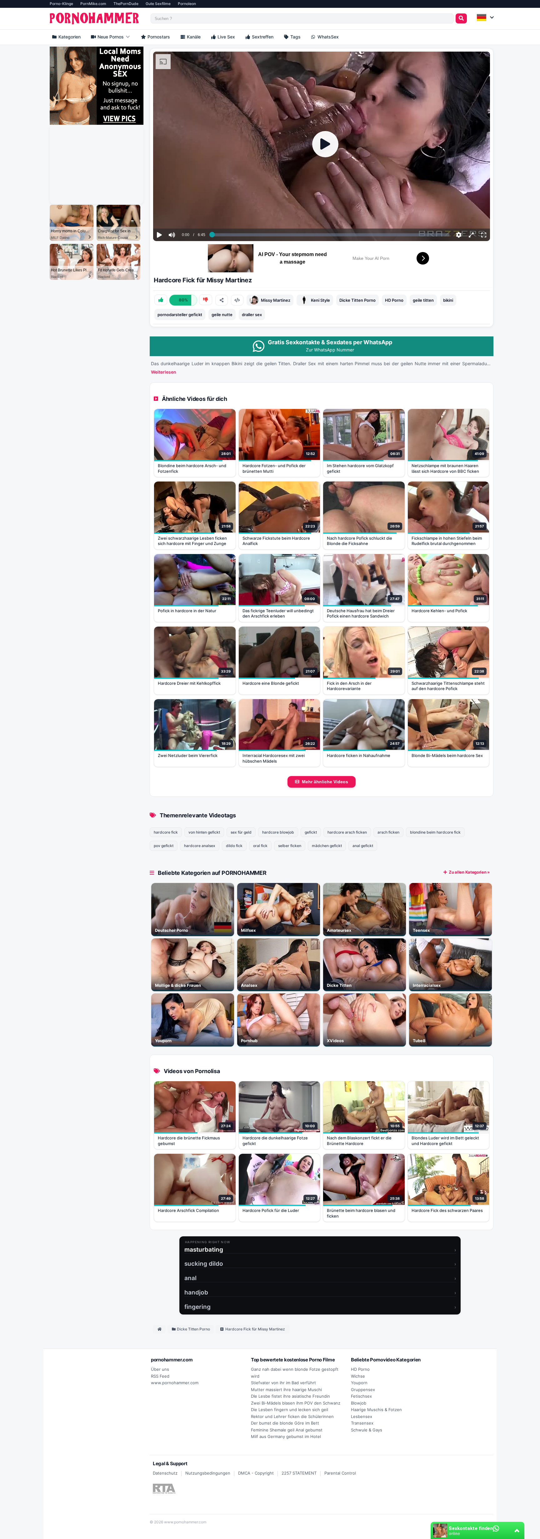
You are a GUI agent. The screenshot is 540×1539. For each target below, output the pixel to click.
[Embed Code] (237, 300)
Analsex (249, 985)
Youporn (163, 1040)
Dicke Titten (339, 985)
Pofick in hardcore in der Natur (187, 610)
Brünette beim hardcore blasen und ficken (361, 1213)
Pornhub (249, 1040)
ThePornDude (125, 3)
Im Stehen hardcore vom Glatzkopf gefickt (360, 468)
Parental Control (340, 1473)
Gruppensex (363, 1389)
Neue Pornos (110, 36)
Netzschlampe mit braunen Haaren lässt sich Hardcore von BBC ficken (445, 468)
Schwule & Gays (366, 1429)
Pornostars (158, 36)
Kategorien (69, 36)
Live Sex (225, 36)
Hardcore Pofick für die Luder (270, 1210)
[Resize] (471, 235)
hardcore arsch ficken (347, 832)
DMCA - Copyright (256, 1473)
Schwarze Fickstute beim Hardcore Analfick (276, 541)
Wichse (358, 1376)
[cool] (160, 300)
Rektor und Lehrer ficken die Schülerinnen (292, 1416)
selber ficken (289, 845)
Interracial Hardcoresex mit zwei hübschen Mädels (273, 758)
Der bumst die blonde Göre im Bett (285, 1422)
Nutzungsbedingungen (207, 1473)
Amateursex (339, 930)
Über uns (160, 1369)
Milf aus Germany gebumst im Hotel (286, 1436)
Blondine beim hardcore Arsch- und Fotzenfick (192, 468)
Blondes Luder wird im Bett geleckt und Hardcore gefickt (445, 1140)
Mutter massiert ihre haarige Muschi (286, 1389)
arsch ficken (388, 832)
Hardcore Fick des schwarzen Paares (447, 1210)
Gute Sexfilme (158, 3)
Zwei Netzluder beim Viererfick (188, 755)
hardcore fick (166, 832)
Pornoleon (187, 3)
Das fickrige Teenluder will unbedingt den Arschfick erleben (278, 613)
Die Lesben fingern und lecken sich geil (289, 1409)
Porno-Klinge (61, 3)
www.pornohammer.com (174, 1382)
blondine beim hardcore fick (435, 832)
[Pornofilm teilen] (221, 300)
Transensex (362, 1422)
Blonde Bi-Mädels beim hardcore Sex (447, 755)
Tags (295, 36)
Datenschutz (165, 1473)
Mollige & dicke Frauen (178, 985)
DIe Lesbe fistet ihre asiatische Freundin (290, 1396)
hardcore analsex (199, 845)
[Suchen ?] (461, 18)
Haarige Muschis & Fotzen (376, 1409)
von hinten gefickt (204, 832)
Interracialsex (427, 985)
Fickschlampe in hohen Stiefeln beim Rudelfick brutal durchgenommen (447, 541)
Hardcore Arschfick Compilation (188, 1210)
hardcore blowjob (278, 832)
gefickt (311, 832)
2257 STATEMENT (299, 1473)
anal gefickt (362, 845)
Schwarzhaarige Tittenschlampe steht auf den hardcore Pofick (448, 686)
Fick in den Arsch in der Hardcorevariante (349, 686)
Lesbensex (361, 1416)
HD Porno (360, 1369)
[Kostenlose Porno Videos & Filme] (95, 18)
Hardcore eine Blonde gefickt (270, 683)
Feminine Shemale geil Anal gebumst (286, 1429)
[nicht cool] (205, 300)
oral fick (260, 845)
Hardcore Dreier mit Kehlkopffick (189, 683)
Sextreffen (262, 36)
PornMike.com (93, 3)
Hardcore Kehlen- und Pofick (439, 610)
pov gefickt (163, 845)
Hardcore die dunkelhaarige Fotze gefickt (275, 1140)
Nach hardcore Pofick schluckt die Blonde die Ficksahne (359, 541)
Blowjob (358, 1402)
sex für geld (241, 832)
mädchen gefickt (327, 845)
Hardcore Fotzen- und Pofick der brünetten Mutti (274, 468)
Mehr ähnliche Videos (325, 781)
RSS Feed (160, 1376)
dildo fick (234, 845)
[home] (159, 1329)
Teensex (421, 930)
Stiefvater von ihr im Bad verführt (283, 1382)
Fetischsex (361, 1396)
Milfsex (248, 930)
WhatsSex (327, 36)
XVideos (335, 1040)
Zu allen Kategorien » (469, 872)
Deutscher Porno (171, 930)
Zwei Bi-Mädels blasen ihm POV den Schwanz (295, 1402)
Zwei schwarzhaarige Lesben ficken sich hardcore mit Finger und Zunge (192, 541)
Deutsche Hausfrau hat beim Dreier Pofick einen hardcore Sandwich (361, 613)
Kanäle (193, 36)
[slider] (182, 216)
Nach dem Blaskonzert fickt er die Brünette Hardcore (359, 1140)
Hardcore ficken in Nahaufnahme (358, 755)
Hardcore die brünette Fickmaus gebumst (189, 1140)
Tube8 (419, 1040)
